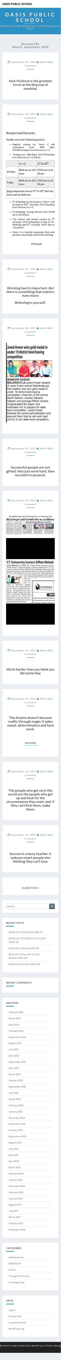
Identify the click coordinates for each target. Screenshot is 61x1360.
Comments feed (17, 1322)
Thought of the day (19, 1276)
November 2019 (17, 1123)
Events (12, 1269)
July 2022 (13, 1049)
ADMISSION (15, 1263)
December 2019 (17, 1117)
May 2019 (13, 1155)
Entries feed (15, 1316)
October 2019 (16, 1130)
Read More (31, 742)
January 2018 (15, 1198)
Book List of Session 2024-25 (24, 948)
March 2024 (15, 1018)
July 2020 (13, 1092)
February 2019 (16, 1173)
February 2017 (16, 1223)
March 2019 (15, 1167)
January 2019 (15, 1179)
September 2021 (17, 1061)
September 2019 (17, 1136)
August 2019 (15, 1142)
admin (44, 62)
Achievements (16, 1257)
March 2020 (15, 1099)
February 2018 (16, 1192)
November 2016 (17, 1229)
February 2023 (16, 1030)
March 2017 (15, 1217)
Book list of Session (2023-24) (24, 964)
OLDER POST (29, 888)
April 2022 (14, 1055)
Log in (12, 1310)
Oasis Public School (17, 4)
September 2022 (17, 1037)
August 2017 (15, 1204)
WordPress (38, 1345)
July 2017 (13, 1210)
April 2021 (14, 1068)
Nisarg (57, 1345)
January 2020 (15, 1111)
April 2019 (14, 1161)
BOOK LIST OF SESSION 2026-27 (26, 932)
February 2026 (16, 1012)
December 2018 (17, 1186)
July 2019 (13, 1148)
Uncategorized (16, 1282)
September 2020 (17, 1086)
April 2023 (14, 1024)
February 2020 (16, 1105)
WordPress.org (16, 1328)
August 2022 (15, 1043)
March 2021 (15, 1074)
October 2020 (16, 1080)
